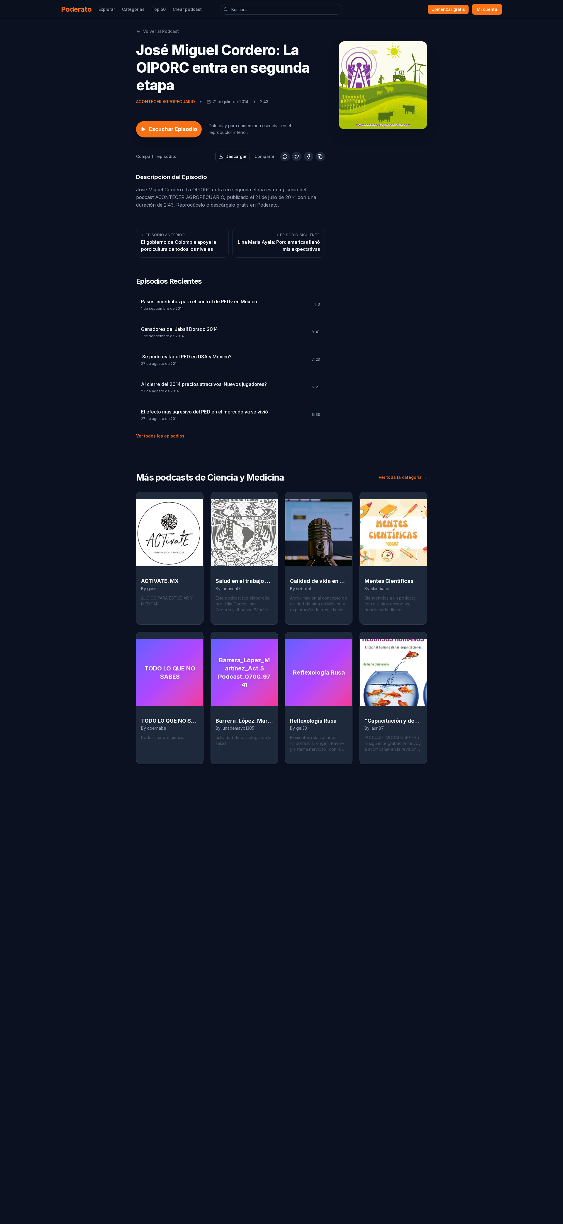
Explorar (107, 9)
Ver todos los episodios (160, 435)
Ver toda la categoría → (403, 477)
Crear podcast (187, 9)
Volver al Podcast (161, 31)
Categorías (133, 9)
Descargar (236, 156)
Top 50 (159, 9)
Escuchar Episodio (173, 129)
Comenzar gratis (448, 9)
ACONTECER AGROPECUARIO (165, 101)
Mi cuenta (487, 9)
